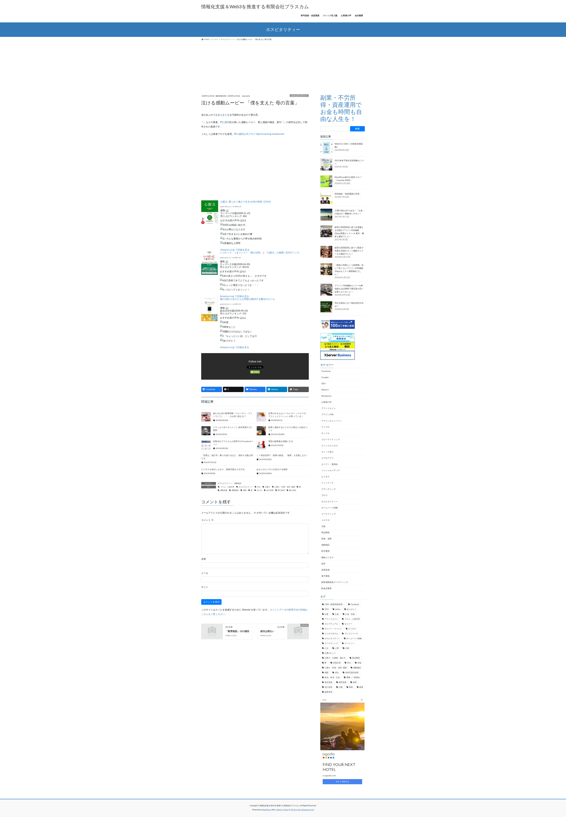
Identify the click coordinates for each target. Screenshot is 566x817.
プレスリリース (351, 633)
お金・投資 (350, 614)
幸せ (259, 487)
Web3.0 (325, 390)
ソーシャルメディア (330, 470)
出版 (323, 526)
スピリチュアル (331, 624)
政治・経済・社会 (332, 677)
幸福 (359, 663)
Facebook (326, 371)
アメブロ (325, 427)
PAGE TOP (551, 790)
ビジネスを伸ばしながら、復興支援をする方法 (223, 469)
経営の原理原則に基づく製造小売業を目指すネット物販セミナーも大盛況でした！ (349, 250)
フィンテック (327, 483)
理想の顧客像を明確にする (280, 441)
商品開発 (325, 532)
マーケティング (328, 514)
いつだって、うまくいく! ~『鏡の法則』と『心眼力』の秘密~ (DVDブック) (259, 252)
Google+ (325, 377)
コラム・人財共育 (227, 487)
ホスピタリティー (299, 96)
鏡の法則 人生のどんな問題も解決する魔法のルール (247, 299)
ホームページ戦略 (329, 508)
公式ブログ (249, 134)
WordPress (266, 810)
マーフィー (349, 643)
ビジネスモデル (331, 633)
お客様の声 (326, 402)
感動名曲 (223, 490)
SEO (323, 383)
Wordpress (326, 396)
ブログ (324, 495)
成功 (337, 672)
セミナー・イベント (333, 629)
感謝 (244, 490)
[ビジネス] (298, 630)
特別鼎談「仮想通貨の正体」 (348, 194)
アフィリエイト (328, 408)
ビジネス (325, 476)
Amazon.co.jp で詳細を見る (234, 250)
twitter (337, 609)
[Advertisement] (283, 63)
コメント (207, 520)
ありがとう (351, 609)
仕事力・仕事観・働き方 (335, 658)
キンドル (325, 433)
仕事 (347, 648)
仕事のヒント (330, 653)
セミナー (348, 624)
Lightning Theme (282, 810)
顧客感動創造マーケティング (334, 582)
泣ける (259, 490)
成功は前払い (267, 631)
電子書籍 (325, 576)
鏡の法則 (292, 490)
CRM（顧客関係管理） (334, 604)
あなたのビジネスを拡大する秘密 (271, 469)
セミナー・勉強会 (329, 464)
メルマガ (325, 520)
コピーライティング (330, 439)
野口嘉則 (224, 122)
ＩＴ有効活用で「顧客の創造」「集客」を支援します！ (282, 455)
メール (204, 573)
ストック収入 (327, 452)
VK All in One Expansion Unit (302, 810)
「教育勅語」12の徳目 (237, 631)
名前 (203, 559)
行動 (341, 687)
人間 (337, 648)
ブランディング (328, 489)
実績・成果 (326, 538)
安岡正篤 (337, 663)
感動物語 (237, 483)
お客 (326, 614)
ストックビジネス (329, 445)
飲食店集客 (326, 588)
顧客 (361, 687)
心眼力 (267, 487)
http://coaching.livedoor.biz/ (270, 134)
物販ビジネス (327, 557)
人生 (326, 648)
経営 (323, 563)
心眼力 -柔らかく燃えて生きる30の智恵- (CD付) (245, 201)
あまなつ (230, 206)
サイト (204, 587)
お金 (337, 614)
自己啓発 (269, 490)
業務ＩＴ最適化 (353, 677)
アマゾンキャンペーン (331, 421)
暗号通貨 (325, 551)
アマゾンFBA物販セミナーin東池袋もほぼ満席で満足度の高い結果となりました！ (349, 288)
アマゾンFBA (327, 414)
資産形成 (325, 570)
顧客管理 (328, 692)
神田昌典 (342, 682)
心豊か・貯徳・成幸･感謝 (284, 487)
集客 (351, 687)
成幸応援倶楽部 (352, 672)
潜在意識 (328, 682)
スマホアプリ (327, 458)
